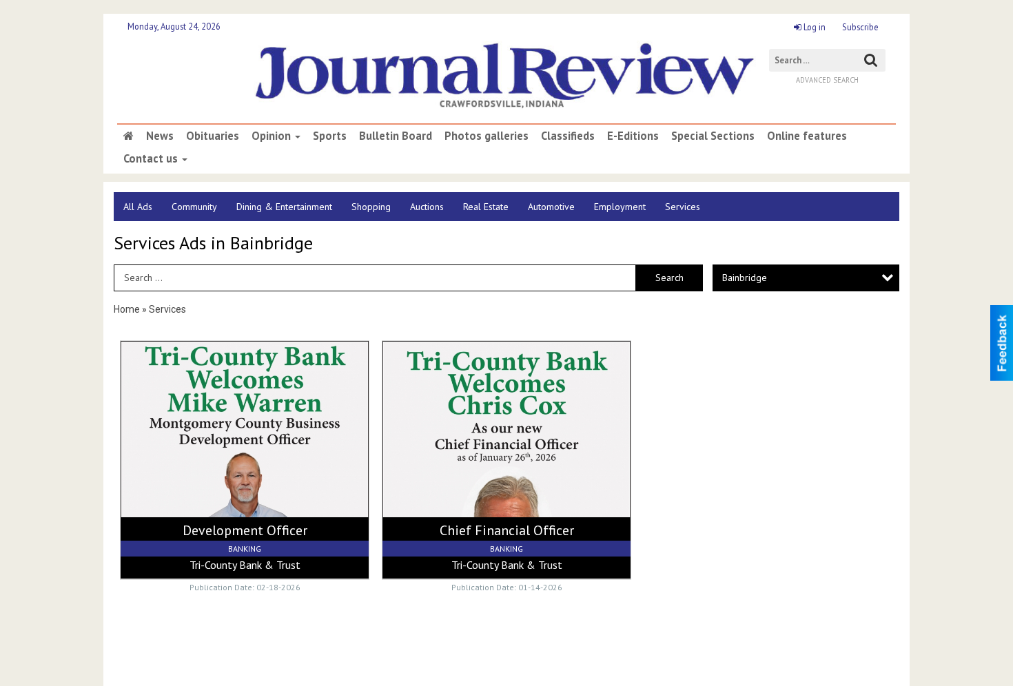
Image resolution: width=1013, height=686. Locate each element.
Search (669, 277)
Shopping (371, 206)
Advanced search (827, 80)
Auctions (427, 206)
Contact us (152, 158)
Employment (620, 206)
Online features (807, 136)
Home (127, 309)
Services (682, 206)
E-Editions (633, 136)
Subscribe (860, 26)
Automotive (551, 206)
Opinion (273, 136)
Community (194, 206)
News (160, 136)
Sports (330, 136)
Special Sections (713, 136)
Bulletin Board (395, 136)
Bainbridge (744, 277)
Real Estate (486, 206)
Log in (813, 26)
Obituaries (212, 136)
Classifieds (568, 136)
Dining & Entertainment (284, 206)
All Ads (137, 206)
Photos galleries (486, 136)
